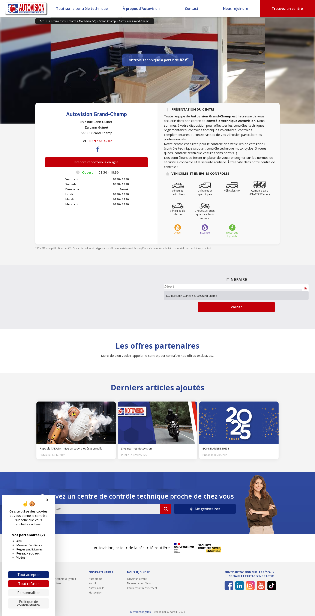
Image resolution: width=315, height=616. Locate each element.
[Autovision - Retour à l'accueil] (26, 8)
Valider (236, 307)
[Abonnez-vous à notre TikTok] (271, 585)
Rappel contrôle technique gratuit (55, 579)
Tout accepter (28, 574)
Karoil (92, 583)
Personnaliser (28, 592)
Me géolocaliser (207, 509)
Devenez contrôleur (139, 583)
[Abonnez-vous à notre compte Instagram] (249, 585)
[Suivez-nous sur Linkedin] (238, 585)
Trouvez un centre (287, 8)
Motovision (95, 592)
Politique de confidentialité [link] (28, 603)
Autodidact (95, 579)
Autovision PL (97, 588)
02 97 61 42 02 (100, 141)
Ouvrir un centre (137, 579)
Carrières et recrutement (142, 588)
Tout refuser (28, 583)
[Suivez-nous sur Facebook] (228, 585)
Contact (191, 8)
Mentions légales (140, 612)
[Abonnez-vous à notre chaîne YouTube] (260, 585)
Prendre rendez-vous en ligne (96, 162)
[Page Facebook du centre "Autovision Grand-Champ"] (98, 152)
